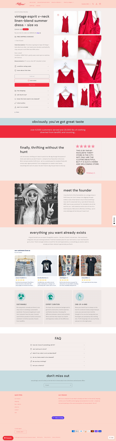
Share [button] (17, 112)
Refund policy (40, 437)
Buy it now (32, 85)
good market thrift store (23, 437)
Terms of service (47, 437)
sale (16, 412)
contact (16, 409)
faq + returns (18, 404)
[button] (57, 2)
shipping (17, 401)
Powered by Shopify (32, 437)
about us (17, 407)
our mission (17, 398)
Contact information (56, 437)
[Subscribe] (70, 385)
